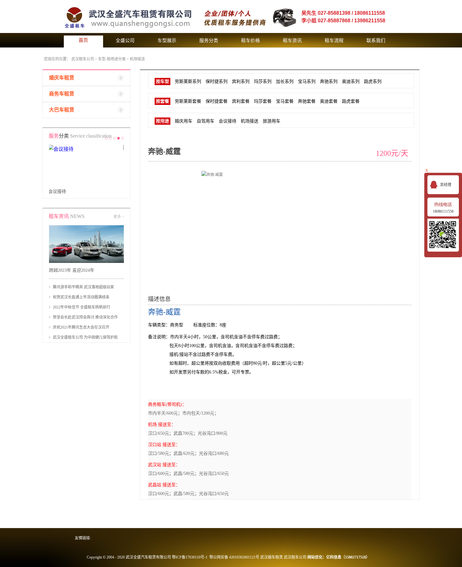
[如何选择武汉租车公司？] (86, 228)
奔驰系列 (329, 81)
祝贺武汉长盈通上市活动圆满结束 (81, 297)
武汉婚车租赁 (271, 557)
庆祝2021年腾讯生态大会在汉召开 (81, 327)
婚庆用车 (183, 121)
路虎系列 (373, 81)
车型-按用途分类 (112, 59)
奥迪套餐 (329, 101)
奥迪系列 (351, 81)
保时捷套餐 (217, 101)
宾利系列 (241, 81)
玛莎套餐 (263, 101)
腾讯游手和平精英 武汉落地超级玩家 (83, 287)
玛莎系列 (263, 81)
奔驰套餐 (307, 101)
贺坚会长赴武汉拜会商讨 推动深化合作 (85, 317)
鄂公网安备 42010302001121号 (234, 557)
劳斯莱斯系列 (188, 81)
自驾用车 (58, 191)
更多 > (118, 217)
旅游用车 (271, 121)
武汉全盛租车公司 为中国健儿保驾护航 (85, 337)
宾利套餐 (241, 101)
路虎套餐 (351, 101)
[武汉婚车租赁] (166, 2)
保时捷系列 (217, 81)
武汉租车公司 (82, 59)
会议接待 (227, 121)
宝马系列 (307, 81)
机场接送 (137, 59)
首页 (83, 40)
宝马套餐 (285, 101)
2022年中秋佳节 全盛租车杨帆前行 (81, 307)
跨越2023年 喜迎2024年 (71, 270)
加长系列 (285, 81)
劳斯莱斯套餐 (188, 101)
